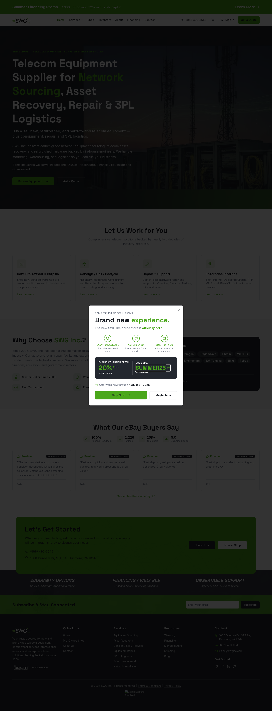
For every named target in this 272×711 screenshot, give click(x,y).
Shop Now (118, 395)
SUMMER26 (151, 368)
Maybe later (163, 395)
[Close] (178, 310)
